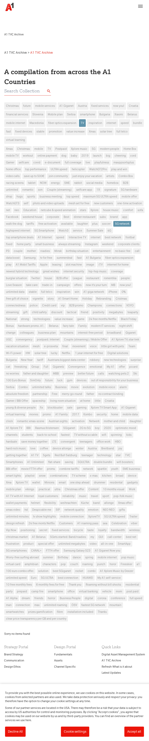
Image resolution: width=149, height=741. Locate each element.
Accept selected (102, 442)
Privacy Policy (38, 309)
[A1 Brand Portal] (8, 7)
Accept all (134, 731)
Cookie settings (75, 731)
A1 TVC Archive (16, 52)
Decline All (15, 731)
